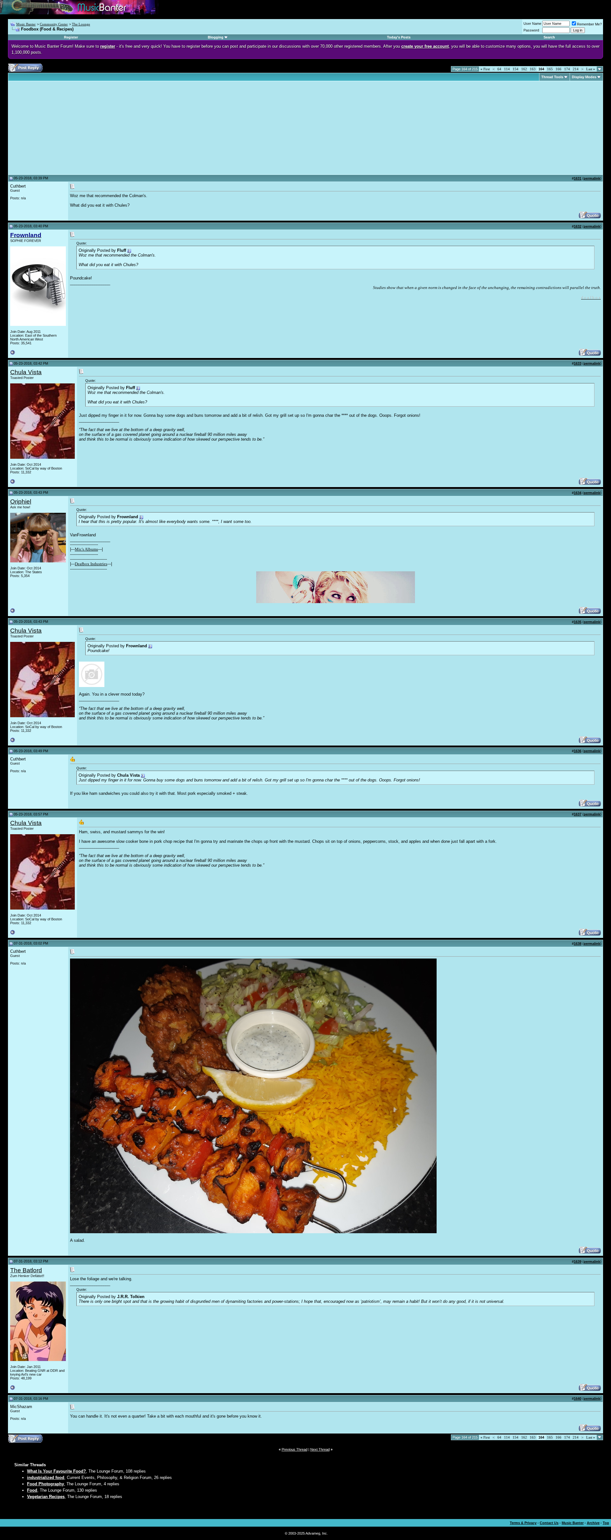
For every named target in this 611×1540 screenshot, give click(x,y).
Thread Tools (552, 77)
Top (606, 1523)
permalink (592, 178)
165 (550, 69)
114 (507, 69)
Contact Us (549, 1523)
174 (567, 69)
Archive (593, 1523)
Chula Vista (26, 372)
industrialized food (45, 1477)
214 (576, 69)
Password (531, 30)
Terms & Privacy (523, 1523)
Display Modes (584, 77)
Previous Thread (294, 1449)
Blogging (215, 37)
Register (71, 37)
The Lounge (81, 24)
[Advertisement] (63, 127)
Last (590, 69)
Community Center (54, 24)
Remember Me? (589, 24)
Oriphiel (20, 501)
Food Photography (45, 1484)
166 (558, 69)
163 (533, 69)
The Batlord (26, 1270)
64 (499, 69)
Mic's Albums (86, 549)
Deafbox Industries (91, 563)
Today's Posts (399, 37)
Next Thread (320, 1449)
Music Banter (26, 24)
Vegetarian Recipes (46, 1496)
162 (524, 69)
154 (515, 69)
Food (32, 1490)
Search (549, 37)
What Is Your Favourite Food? (56, 1471)
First (485, 69)
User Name (532, 23)
